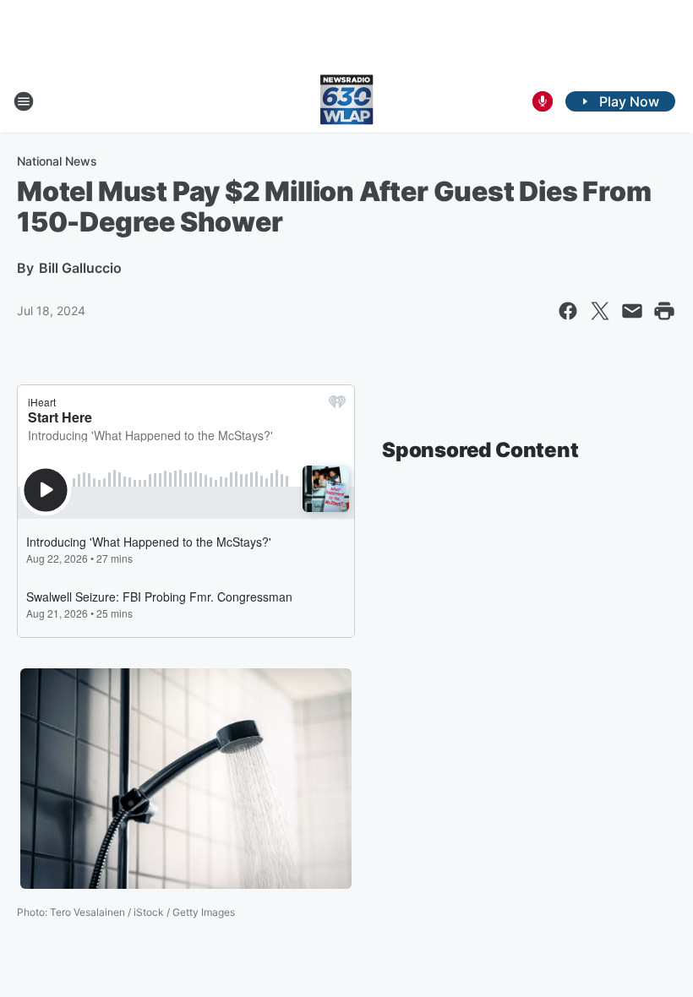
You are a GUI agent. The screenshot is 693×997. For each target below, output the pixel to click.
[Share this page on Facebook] (568, 311)
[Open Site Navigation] (24, 101)
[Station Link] (346, 101)
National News (57, 161)
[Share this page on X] (600, 311)
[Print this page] (664, 311)
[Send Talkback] (542, 101)
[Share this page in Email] (632, 311)
